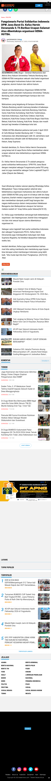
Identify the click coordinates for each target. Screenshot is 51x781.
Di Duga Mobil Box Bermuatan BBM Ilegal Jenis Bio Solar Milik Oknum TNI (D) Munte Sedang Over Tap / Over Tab (18, 403)
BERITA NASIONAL (7, 665)
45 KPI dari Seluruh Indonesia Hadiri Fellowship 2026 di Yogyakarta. (20, 610)
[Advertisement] (25, 466)
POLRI (28, 684)
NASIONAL (29, 678)
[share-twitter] (10, 9)
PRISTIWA (4, 687)
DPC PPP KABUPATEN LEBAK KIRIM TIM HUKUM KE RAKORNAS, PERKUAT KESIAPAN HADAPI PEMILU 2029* (20, 640)
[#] (25, 491)
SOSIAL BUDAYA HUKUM (34, 690)
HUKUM (28, 672)
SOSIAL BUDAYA (6, 690)
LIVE (39, 5)
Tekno (3, 693)
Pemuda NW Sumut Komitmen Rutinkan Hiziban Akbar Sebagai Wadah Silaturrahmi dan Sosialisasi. (18, 417)
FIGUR (28, 669)
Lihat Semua (25, 445)
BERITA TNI (5, 669)
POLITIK (8, 17)
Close (28, 728)
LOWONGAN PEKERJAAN (34, 675)
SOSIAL (28, 687)
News (3, 681)
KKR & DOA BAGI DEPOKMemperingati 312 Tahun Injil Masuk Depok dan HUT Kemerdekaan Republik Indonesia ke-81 (20, 582)
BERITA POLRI (30, 665)
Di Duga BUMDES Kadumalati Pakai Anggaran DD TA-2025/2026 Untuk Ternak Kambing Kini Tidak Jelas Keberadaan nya (19, 432)
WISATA (28, 693)
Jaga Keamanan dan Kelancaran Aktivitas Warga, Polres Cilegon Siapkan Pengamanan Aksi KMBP (18, 374)
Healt (3, 675)
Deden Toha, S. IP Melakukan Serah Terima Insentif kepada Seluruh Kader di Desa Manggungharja (18, 389)
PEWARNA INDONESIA (33, 681)
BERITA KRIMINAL (32, 662)
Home (3, 17)
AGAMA (3, 662)
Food (3, 672)
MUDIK (3, 678)
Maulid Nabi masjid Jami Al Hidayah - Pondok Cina (20, 624)
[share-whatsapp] (16, 9)
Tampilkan (45, 361)
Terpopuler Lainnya (25, 651)
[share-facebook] (5, 9)
